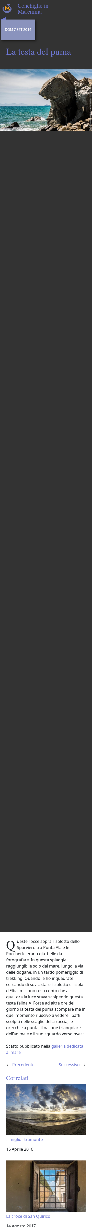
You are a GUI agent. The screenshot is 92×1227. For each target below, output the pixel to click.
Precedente (23, 1064)
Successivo (69, 1064)
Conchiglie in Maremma (33, 8)
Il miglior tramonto (24, 1139)
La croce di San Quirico (28, 1216)
